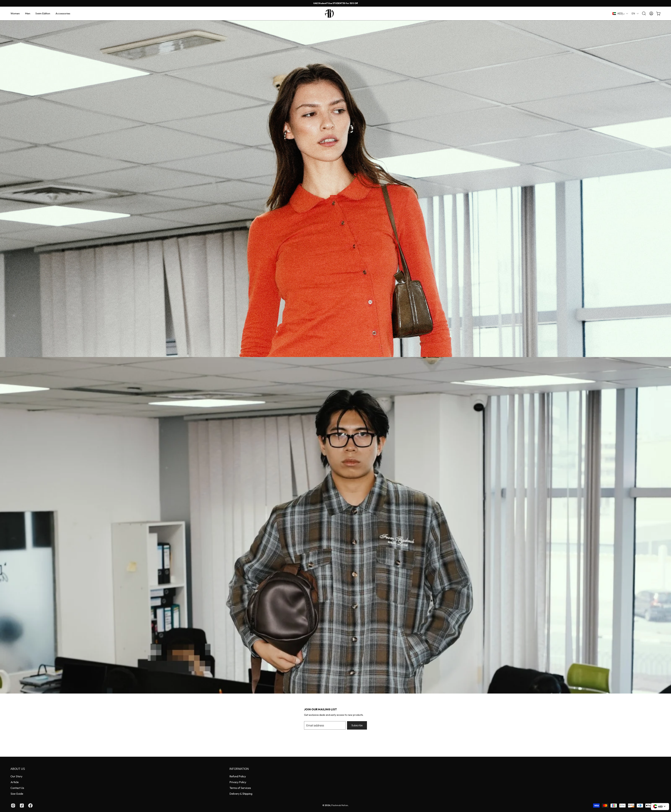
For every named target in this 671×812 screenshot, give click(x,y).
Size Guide (16, 793)
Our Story (16, 776)
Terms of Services (240, 788)
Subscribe (357, 725)
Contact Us (17, 788)
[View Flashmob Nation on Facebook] (30, 805)
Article (14, 782)
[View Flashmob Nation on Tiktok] (21, 805)
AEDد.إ (621, 13)
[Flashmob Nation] (335, 13)
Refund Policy (237, 776)
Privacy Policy (237, 782)
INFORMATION (239, 768)
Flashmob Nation (339, 805)
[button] (15, 13)
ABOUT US (17, 768)
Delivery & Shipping (240, 793)
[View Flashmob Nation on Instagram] (12, 805)
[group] (335, 3)
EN (633, 13)
